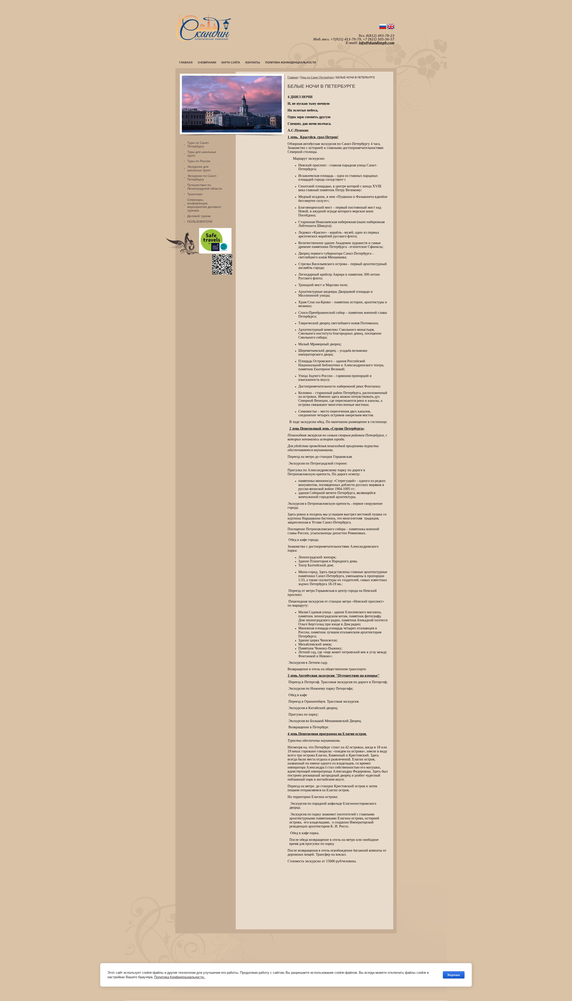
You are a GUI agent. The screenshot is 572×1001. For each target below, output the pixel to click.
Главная (293, 77)
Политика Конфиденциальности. (179, 977)
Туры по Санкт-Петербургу (317, 77)
